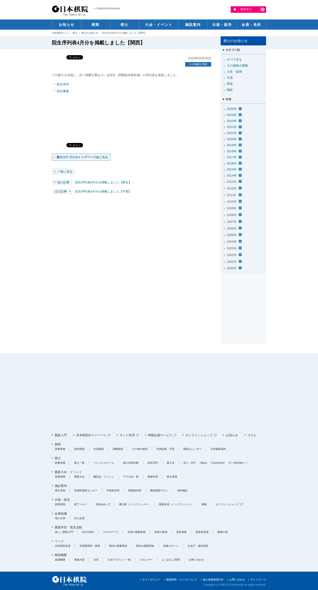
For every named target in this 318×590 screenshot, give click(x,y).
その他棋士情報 (198, 64)
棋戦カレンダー (192, 449)
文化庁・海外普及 (198, 545)
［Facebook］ (217, 462)
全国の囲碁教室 (136, 532)
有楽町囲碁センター (86, 490)
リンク (59, 541)
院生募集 (63, 91)
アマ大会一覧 (131, 476)
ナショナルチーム (103, 462)
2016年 (232, 163)
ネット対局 (127, 435)
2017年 (232, 157)
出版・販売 (62, 499)
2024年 (232, 115)
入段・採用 (234, 71)
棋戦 (58, 444)
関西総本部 (134, 490)
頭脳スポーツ (171, 545)
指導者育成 (202, 532)
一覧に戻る (64, 171)
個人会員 (60, 518)
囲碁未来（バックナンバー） (176, 504)
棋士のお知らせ (90, 33)
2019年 (232, 145)
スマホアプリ (111, 532)
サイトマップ (258, 579)
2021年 (232, 133)
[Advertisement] (243, 302)
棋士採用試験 (131, 462)
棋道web (101, 504)
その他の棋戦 (140, 449)
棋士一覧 (79, 462)
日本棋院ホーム (60, 33)
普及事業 (181, 532)
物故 (230, 89)
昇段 (230, 83)
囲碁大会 (79, 476)
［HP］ (193, 462)
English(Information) (108, 8)
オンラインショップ (199, 435)
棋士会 (171, 462)
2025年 (232, 109)
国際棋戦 (118, 449)
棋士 (75, 33)
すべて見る (234, 59)
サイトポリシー (151, 579)
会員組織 (61, 513)
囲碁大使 (222, 532)
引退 (230, 77)
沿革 (96, 559)
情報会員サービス (160, 435)
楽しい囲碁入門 (64, 532)
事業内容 (79, 559)
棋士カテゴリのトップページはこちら (82, 157)
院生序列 (63, 84)
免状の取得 (160, 532)
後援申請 (153, 476)
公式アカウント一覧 (119, 559)
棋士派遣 (172, 476)
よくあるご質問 (171, 559)
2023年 (232, 121)
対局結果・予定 (165, 449)
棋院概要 (61, 555)
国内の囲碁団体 (118, 545)
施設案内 (61, 485)
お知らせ (232, 435)
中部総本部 (112, 490)
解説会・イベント (103, 476)
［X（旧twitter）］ (238, 462)
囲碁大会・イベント (68, 472)
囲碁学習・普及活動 (68, 527)
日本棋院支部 (63, 545)
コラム (251, 435)
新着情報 (60, 449)
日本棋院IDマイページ (91, 435)
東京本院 (60, 490)
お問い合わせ (196, 559)
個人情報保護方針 (213, 579)
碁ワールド (80, 504)
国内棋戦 (79, 449)
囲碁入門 (61, 435)
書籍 (204, 504)
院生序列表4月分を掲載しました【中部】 (93, 191)
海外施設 (182, 490)
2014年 (232, 175)
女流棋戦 (98, 449)
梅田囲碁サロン (159, 490)
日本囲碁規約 (218, 449)
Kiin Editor (88, 532)
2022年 (232, 127)
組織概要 (60, 559)
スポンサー (146, 559)
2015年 (232, 169)
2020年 (232, 139)
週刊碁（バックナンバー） (134, 504)
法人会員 (79, 518)
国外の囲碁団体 (145, 545)
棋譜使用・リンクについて (181, 579)
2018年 (232, 151)
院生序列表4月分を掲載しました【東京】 (94, 182)
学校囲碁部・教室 (89, 545)
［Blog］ (203, 462)
